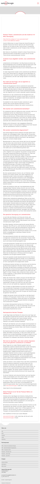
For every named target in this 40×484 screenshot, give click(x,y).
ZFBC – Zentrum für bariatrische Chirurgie (9, 445)
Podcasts (3, 435)
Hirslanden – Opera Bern (6, 455)
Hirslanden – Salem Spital (6, 453)
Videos (3, 437)
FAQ (2, 431)
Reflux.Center (4, 466)
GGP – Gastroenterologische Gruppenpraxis (9, 447)
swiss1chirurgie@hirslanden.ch (9, 475)
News (2, 433)
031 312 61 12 (6, 476)
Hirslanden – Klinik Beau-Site (6, 451)
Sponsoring (3, 439)
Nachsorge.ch (4, 464)
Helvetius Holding (4, 462)
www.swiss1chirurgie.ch (12, 385)
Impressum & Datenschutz (6, 482)
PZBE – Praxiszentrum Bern (6, 449)
